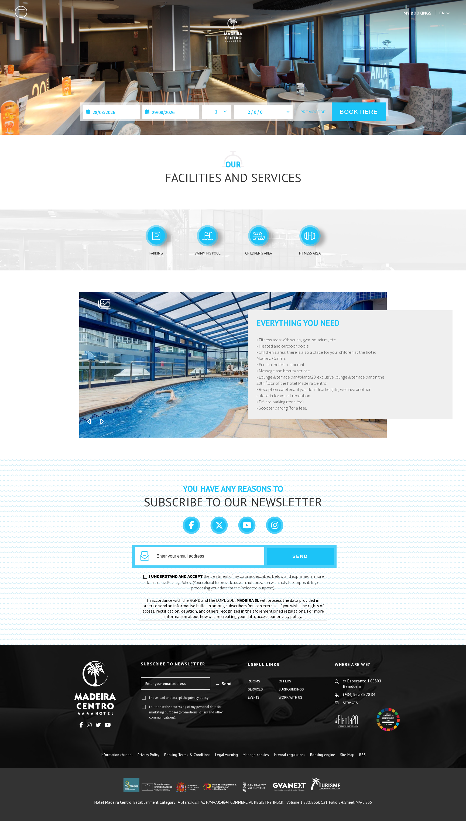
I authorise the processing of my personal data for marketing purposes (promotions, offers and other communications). (186, 712)
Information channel (117, 754)
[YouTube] (247, 530)
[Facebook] (192, 530)
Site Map (347, 754)
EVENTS (253, 697)
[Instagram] (275, 530)
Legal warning (226, 754)
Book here (359, 111)
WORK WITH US (290, 697)
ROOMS (254, 681)
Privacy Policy (148, 754)
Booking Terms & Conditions (187, 754)
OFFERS (285, 681)
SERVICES (255, 689)
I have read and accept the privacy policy (178, 697)
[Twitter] (220, 530)
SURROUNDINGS (291, 689)
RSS (362, 754)
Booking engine (322, 754)
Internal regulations (289, 754)
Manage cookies (256, 754)
